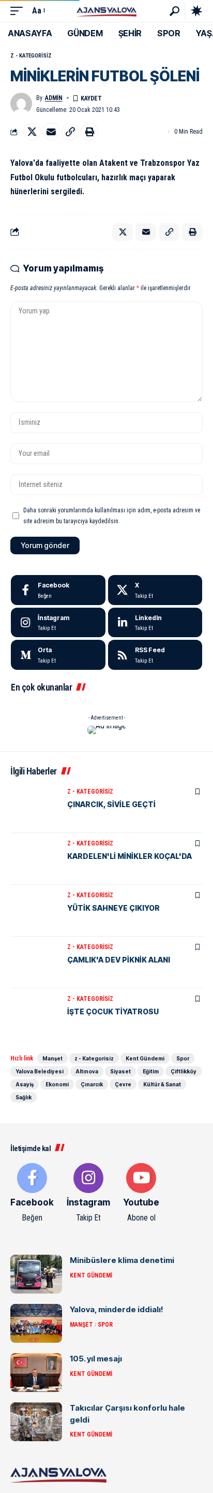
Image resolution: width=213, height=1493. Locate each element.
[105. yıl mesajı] (36, 1372)
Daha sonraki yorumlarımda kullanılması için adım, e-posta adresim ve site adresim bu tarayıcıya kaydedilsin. (111, 515)
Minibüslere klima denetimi (122, 1260)
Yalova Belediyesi (40, 1071)
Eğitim (151, 1071)
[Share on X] (32, 131)
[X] (155, 590)
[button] (19, 11)
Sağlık (24, 1097)
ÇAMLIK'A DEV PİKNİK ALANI (118, 959)
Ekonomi (57, 1084)
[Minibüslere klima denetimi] (36, 1274)
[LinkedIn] (155, 623)
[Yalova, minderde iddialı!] (36, 1323)
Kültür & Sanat (162, 1084)
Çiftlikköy (183, 1071)
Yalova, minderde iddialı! (116, 1309)
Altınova (86, 1071)
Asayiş (25, 1084)
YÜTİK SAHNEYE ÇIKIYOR (113, 907)
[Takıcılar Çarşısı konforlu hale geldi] (36, 1421)
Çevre (123, 1084)
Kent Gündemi (145, 1058)
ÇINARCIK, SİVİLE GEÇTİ (111, 804)
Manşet (52, 1058)
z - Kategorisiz (31, 55)
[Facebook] (58, 590)
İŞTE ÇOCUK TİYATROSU (113, 1011)
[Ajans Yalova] (106, 11)
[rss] (155, 655)
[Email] (51, 131)
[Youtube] (141, 1193)
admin (54, 98)
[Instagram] (58, 623)
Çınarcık (92, 1084)
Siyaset (120, 1071)
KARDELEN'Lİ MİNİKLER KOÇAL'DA (129, 856)
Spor (182, 1058)
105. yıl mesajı (96, 1358)
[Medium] (58, 655)
